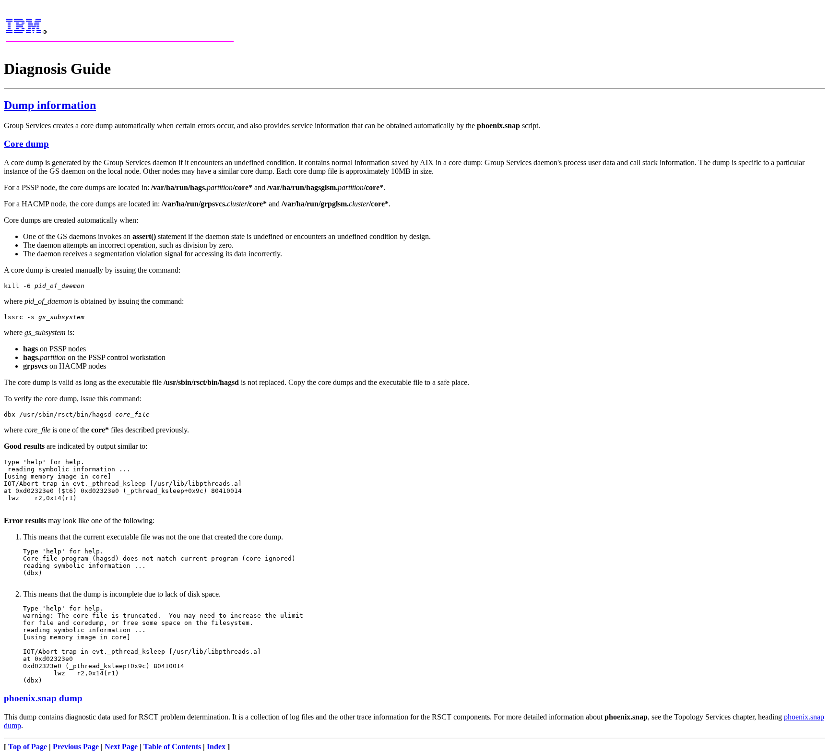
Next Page (121, 747)
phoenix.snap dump (43, 698)
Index (216, 747)
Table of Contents (172, 747)
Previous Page (76, 747)
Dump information (50, 105)
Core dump (26, 144)
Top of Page (27, 747)
